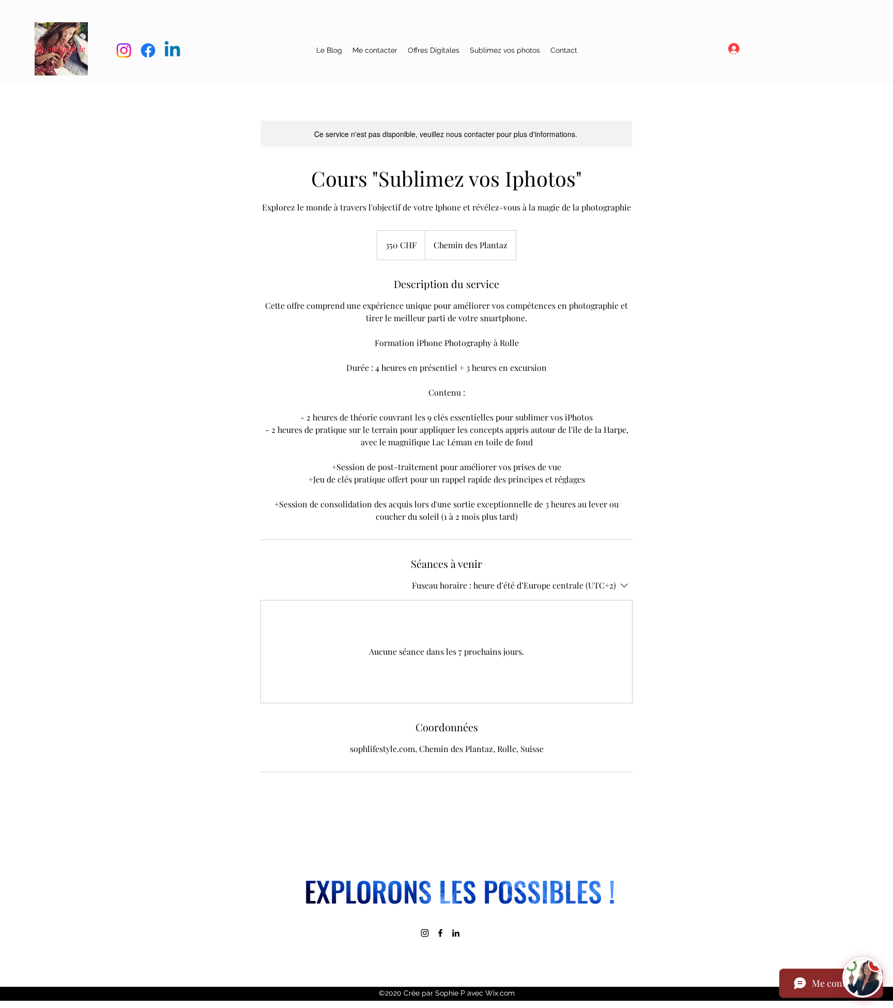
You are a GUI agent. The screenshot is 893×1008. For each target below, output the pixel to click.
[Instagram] (425, 933)
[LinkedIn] (456, 933)
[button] (434, 50)
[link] (808, 33)
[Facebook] (440, 933)
